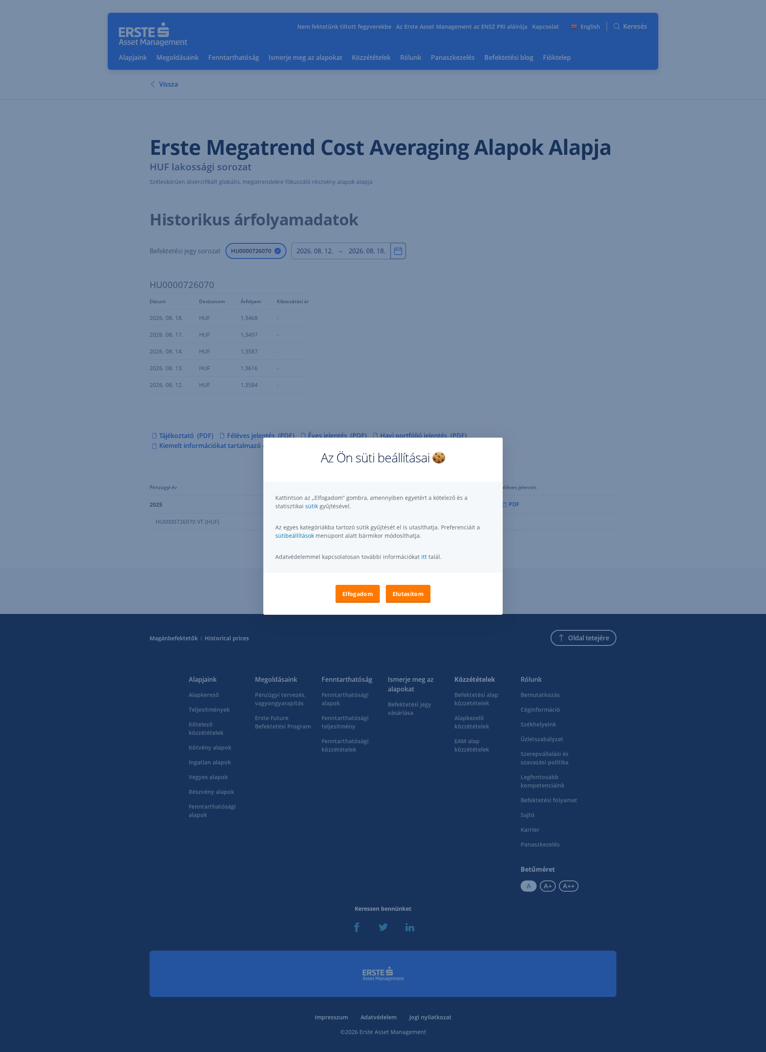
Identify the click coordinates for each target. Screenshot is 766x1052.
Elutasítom (408, 594)
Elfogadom (357, 594)
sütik (312, 506)
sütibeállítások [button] (294, 535)
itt (424, 557)
